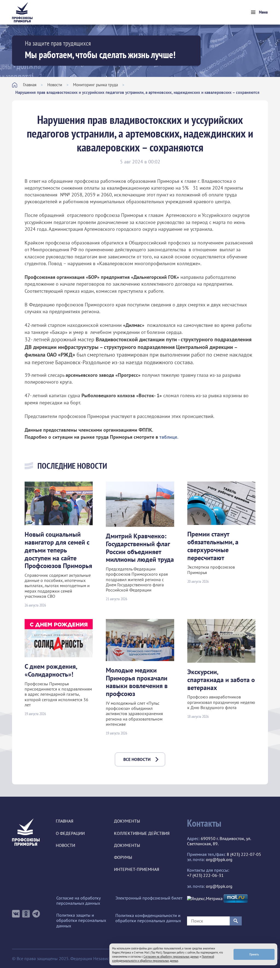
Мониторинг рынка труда (95, 84)
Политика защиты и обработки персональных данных (81, 920)
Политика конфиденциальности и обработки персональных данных (148, 918)
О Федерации (70, 833)
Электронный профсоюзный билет (148, 898)
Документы (127, 821)
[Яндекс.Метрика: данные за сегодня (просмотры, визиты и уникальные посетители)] (205, 898)
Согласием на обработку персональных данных (171, 956)
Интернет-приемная (136, 869)
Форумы (123, 857)
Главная (29, 84)
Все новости (137, 759)
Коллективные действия (142, 833)
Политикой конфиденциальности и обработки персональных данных (163, 958)
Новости (54, 84)
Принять (254, 954)
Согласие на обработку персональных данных (78, 900)
